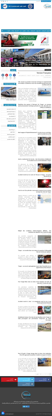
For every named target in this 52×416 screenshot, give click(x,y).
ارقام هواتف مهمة (12, 116)
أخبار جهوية (38, 30)
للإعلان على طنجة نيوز (10, 139)
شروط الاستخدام (11, 129)
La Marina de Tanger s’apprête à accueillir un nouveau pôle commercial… (7, 56)
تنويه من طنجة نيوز (11, 136)
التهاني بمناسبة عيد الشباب (47, 77)
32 (40, 374)
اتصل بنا (37, 1)
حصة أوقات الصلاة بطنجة (11, 109)
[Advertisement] (26, 18)
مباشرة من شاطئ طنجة (10, 118)
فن (20, 30)
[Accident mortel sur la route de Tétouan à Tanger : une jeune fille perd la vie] (44, 183)
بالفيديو (24, 30)
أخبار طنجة (44, 30)
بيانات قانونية (12, 132)
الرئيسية (48, 30)
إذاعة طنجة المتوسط (11, 121)
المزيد (9, 30)
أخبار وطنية (33, 30)
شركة (8, 414)
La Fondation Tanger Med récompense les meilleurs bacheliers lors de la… (18, 65)
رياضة (28, 30)
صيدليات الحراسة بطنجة (11, 111)
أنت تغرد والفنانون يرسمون (22, 75)
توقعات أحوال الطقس (11, 113)
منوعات (12, 30)
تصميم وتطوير (11, 414)
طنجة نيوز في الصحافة (10, 134)
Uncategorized (48, 75)
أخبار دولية (17, 30)
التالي (37, 374)
